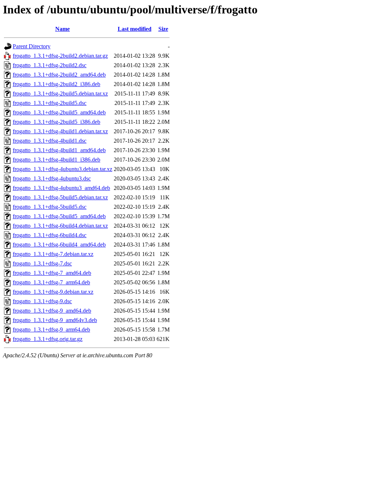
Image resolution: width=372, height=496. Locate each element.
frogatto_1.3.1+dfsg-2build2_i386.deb (56, 84)
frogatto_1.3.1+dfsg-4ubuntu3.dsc (52, 178)
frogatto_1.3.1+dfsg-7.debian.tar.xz (53, 254)
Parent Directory (31, 46)
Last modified (134, 29)
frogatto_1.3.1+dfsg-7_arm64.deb (51, 282)
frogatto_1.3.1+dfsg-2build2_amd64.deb (59, 75)
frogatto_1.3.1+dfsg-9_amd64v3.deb (55, 320)
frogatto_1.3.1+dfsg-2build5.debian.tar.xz (60, 93)
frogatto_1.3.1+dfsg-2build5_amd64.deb (59, 112)
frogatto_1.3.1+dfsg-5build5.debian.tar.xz (60, 197)
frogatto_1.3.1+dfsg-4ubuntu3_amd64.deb (61, 188)
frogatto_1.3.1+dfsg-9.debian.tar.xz (53, 292)
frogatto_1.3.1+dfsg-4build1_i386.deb (56, 159)
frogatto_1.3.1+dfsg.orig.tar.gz (47, 339)
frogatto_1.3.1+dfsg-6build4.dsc (49, 235)
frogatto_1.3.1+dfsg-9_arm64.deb (51, 329)
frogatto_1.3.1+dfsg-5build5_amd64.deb (59, 216)
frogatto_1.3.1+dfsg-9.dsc (42, 301)
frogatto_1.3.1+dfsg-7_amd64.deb (52, 273)
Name (62, 29)
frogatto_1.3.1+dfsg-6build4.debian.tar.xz (60, 226)
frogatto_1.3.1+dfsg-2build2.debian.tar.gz (60, 56)
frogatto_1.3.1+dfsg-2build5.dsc (49, 103)
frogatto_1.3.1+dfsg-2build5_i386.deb (56, 122)
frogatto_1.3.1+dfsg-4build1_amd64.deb (59, 150)
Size (163, 29)
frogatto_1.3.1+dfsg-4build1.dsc (49, 141)
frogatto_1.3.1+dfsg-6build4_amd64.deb (59, 244)
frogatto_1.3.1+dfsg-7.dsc (42, 263)
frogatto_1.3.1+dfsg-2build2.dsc (49, 65)
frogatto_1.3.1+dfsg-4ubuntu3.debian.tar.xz (62, 169)
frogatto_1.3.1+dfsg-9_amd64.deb (52, 311)
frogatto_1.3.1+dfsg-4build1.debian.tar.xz (60, 131)
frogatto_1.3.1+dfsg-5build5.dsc (49, 207)
